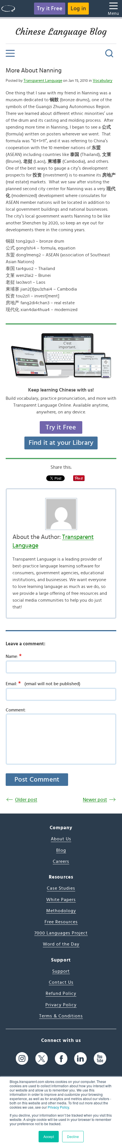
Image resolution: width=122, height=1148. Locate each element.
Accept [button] (48, 1136)
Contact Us (61, 982)
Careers (61, 861)
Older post (26, 799)
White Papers (61, 899)
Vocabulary (102, 81)
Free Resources (61, 922)
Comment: (16, 710)
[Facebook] (61, 1058)
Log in (78, 8)
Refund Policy (61, 993)
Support (61, 971)
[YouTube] (100, 1058)
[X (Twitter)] (41, 1058)
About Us (61, 839)
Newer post (95, 799)
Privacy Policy (58, 1107)
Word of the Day (61, 944)
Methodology (61, 910)
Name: (14, 656)
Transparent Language (43, 81)
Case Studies (61, 888)
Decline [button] (73, 1136)
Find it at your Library (61, 442)
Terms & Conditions (61, 1016)
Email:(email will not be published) (43, 683)
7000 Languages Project (61, 933)
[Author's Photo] (61, 514)
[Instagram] (22, 1058)
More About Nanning (34, 70)
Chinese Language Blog (61, 31)
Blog (61, 850)
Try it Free (49, 8)
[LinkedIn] (80, 1058)
